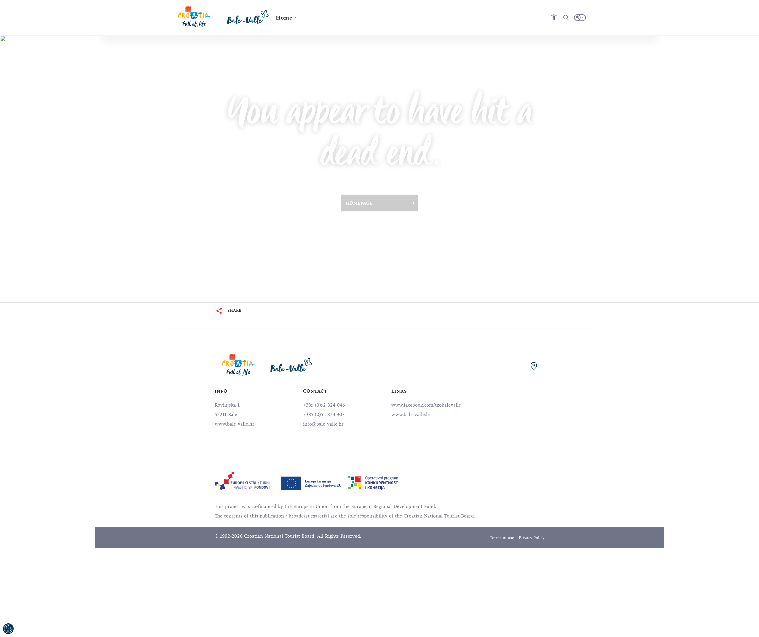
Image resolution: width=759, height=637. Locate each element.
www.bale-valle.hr (411, 415)
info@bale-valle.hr (323, 424)
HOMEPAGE (359, 203)
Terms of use (502, 537)
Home (284, 18)
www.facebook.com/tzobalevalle (426, 405)
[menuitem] (242, 481)
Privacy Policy (531, 537)
